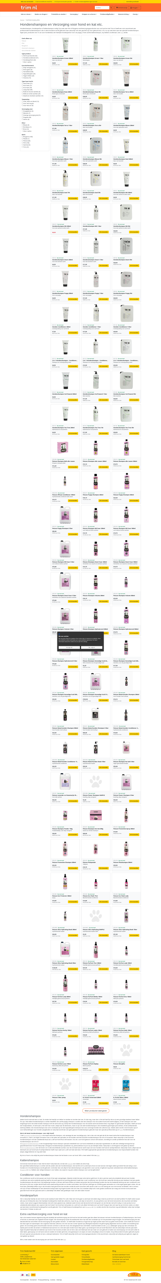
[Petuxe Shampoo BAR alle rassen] (65, 447)
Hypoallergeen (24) (29, 74)
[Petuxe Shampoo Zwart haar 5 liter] (65, 581)
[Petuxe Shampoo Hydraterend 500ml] (126, 615)
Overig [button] (135, 14)
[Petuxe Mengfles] (126, 1050)
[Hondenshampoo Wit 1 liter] (95, 212)
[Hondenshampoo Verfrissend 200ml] (65, 380)
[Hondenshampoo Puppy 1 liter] (95, 279)
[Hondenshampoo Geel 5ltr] (95, 179)
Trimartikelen (86, 1257)
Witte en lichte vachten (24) (31, 94)
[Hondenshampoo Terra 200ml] (126, 78)
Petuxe (24, 41)
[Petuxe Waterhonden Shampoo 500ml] (65, 714)
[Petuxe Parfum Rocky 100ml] (65, 1016)
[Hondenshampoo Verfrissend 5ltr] (126, 380)
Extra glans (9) (27, 70)
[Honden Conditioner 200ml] (65, 313)
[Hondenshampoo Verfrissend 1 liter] (95, 380)
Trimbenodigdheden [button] (107, 14)
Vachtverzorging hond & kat (121, 1257)
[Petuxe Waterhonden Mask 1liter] (95, 748)
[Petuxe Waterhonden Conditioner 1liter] (65, 748)
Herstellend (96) (28, 72)
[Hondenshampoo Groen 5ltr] (126, 44)
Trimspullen (85, 1255)
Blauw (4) (26, 125)
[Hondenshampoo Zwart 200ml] (65, 246)
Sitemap (59, 1280)
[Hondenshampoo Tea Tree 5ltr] (126, 414)
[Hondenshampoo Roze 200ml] (65, 78)
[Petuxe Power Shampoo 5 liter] (126, 781)
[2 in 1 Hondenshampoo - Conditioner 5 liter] (126, 346)
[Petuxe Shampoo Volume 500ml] (126, 581)
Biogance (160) (28, 137)
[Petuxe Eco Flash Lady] (126, 882)
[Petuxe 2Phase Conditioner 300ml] (65, 481)
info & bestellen (73, 64)
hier (122, 32)
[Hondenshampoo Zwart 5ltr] (126, 246)
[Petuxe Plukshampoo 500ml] (126, 848)
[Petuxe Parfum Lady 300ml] (65, 983)
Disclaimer (33, 1280)
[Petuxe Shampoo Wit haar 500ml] (126, 514)
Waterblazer (85, 1264)
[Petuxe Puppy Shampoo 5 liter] (65, 514)
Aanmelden (54, 1262)
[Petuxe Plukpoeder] (95, 848)
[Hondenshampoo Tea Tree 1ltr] (95, 414)
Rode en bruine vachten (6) (31, 92)
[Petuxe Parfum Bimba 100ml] (95, 983)
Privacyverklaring (43, 1280)
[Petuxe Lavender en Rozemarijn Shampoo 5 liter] (65, 781)
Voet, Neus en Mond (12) (31, 101)
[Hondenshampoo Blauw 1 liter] (65, 145)
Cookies (52, 1280)
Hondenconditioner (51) (30, 58)
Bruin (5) (26, 129)
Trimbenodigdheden (88, 1259)
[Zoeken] (111, 7)
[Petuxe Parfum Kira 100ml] (126, 983)
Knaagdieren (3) (28, 111)
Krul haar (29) (27, 87)
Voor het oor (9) (28, 105)
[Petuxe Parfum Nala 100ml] (126, 1016)
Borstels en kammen (119, 1262)
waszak (70, 1164)
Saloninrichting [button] (123, 14)
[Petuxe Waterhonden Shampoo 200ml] (126, 680)
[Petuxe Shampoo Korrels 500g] (95, 815)
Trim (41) (26, 147)
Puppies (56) (27, 117)
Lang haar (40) (27, 90)
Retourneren (55, 1264)
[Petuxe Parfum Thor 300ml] (95, 949)
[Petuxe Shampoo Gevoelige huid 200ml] (126, 647)
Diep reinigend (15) (29, 67)
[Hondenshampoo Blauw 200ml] (126, 111)
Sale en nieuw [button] (25, 14)
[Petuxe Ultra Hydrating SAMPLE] (95, 915)
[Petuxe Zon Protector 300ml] (65, 882)
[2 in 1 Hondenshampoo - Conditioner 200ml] (65, 346)
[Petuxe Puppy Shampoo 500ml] (126, 481)
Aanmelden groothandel (132, 1)
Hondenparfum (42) (29, 60)
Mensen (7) (26, 113)
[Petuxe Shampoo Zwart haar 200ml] (95, 548)
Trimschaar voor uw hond (120, 1259)
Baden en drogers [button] (41, 14)
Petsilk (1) (26, 139)
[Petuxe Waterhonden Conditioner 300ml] (126, 714)
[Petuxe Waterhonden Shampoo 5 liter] (95, 714)
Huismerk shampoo (28, 48)
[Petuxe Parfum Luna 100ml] (65, 1050)
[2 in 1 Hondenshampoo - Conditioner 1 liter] (95, 346)
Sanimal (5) (26, 145)
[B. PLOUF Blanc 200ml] (126, 1083)
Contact (53, 1259)
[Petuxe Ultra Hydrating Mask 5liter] (65, 949)
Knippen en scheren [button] (89, 14)
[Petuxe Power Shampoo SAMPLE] (95, 781)
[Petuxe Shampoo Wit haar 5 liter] (65, 548)
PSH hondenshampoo (28, 1148)
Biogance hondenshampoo (30, 1144)
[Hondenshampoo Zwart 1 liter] (95, 246)
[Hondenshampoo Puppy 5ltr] (126, 279)
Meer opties (27, 62)
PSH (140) (26, 143)
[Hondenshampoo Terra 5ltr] (95, 111)
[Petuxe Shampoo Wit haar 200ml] (95, 514)
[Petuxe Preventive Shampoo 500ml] (65, 848)
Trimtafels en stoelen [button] (58, 14)
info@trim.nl (26, 1263)
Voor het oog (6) (28, 103)
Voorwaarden (55, 1255)
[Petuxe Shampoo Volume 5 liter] (65, 615)
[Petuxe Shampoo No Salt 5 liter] (126, 748)
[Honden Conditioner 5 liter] (126, 313)
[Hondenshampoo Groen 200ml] (65, 44)
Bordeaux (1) (27, 127)
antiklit (108, 1226)
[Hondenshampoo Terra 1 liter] (65, 111)
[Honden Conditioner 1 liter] (95, 313)
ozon (121, 1130)
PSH (23, 43)
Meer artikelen (116, 1264)
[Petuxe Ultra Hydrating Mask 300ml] (65, 915)
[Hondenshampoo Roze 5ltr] (95, 78)
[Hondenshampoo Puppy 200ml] (65, 279)
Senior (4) (26, 119)
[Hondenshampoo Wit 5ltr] (126, 212)
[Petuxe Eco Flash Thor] (95, 882)
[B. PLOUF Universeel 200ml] (95, 1083)
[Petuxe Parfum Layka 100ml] (95, 1016)
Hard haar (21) (27, 83)
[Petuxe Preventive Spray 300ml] (126, 815)
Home (22, 20)
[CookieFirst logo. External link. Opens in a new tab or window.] (59, 634)
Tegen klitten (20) (28, 76)
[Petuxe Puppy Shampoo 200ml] (95, 481)
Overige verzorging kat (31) (32, 115)
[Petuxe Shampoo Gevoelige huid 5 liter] (95, 680)
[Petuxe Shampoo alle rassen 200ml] (95, 447)
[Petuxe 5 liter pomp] (65, 1083)
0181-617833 (26, 1261)
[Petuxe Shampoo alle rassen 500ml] (126, 447)
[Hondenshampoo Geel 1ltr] (65, 179)
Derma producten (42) (30, 56)
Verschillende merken (29, 50)
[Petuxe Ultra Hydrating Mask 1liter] (126, 915)
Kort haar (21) (27, 85)
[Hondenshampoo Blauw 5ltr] (95, 145)
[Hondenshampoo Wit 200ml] (126, 179)
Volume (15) (27, 78)
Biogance (25, 46)
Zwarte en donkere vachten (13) (33, 96)
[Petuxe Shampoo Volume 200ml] (95, 581)
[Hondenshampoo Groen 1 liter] (95, 44)
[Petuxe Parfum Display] (95, 1050)
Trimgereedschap (87, 1262)
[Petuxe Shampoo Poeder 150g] (65, 815)
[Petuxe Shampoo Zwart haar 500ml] (126, 548)
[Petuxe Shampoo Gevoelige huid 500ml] (65, 680)
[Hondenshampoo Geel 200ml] (126, 145)
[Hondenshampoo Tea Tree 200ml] (65, 414)
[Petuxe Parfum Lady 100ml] (126, 949)
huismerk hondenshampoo (32, 1135)
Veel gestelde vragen (57, 1257)
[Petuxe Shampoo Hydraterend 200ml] (95, 615)
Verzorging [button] (74, 14)
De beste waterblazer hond (121, 1255)
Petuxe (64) (26, 141)
